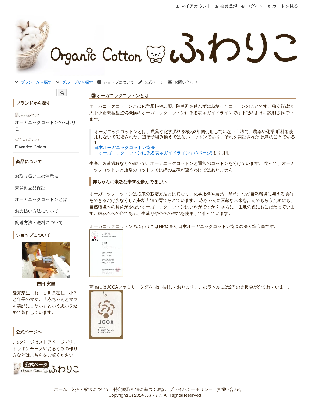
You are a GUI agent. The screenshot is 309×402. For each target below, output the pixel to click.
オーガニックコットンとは (41, 199)
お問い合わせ (185, 82)
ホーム (60, 389)
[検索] (62, 92)
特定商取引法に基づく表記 (139, 389)
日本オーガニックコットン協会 (124, 147)
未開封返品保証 (30, 187)
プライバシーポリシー (191, 389)
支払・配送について (90, 389)
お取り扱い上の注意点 (36, 176)
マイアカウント (196, 5)
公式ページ (154, 82)
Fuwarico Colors (30, 146)
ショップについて (118, 82)
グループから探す (77, 82)
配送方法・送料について (39, 222)
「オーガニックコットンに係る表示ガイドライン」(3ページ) (153, 152)
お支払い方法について (36, 210)
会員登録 (228, 5)
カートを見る (285, 5)
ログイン (254, 5)
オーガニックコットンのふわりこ (45, 125)
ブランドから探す (36, 82)
